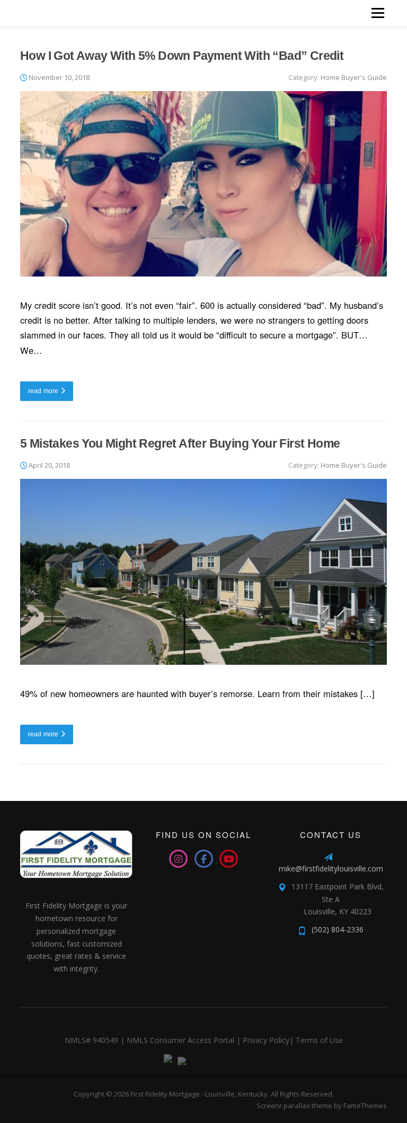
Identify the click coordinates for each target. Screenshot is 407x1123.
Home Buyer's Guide (354, 77)
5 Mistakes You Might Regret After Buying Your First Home (180, 443)
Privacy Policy (266, 1040)
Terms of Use (319, 1040)
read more (43, 390)
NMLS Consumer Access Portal (180, 1040)
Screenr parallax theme (294, 1105)
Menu (377, 13)
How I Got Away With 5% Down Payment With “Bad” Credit (181, 56)
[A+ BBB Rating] (179, 1060)
